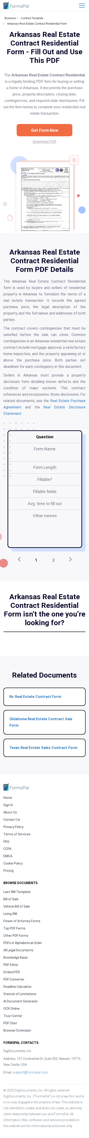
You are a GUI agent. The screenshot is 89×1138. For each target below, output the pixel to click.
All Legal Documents (18, 950)
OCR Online (11, 1008)
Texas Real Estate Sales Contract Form (43, 748)
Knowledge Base (15, 957)
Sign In (8, 805)
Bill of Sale (10, 899)
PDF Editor (10, 965)
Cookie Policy (13, 863)
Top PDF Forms (14, 928)
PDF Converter (13, 979)
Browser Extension (17, 1030)
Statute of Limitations (19, 994)
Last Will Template (17, 892)
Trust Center (12, 1016)
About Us (10, 812)
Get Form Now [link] (44, 130)
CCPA (7, 849)
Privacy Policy (13, 827)
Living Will (10, 914)
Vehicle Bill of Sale (16, 906)
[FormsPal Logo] (16, 5)
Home (7, 798)
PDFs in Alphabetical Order (22, 943)
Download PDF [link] (45, 141)
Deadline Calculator (17, 986)
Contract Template (32, 18)
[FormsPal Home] (16, 787)
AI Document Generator (20, 1001)
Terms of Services (17, 834)
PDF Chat (10, 1023)
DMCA (7, 856)
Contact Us (11, 819)
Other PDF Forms (15, 935)
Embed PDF (11, 972)
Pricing (8, 870)
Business (10, 18)
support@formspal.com (30, 1072)
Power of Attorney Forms (21, 921)
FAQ (6, 841)
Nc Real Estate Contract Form (35, 696)
